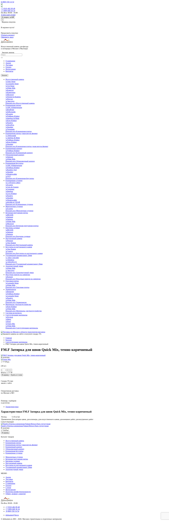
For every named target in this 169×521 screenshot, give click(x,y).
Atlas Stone (10, 82)
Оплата (8, 485)
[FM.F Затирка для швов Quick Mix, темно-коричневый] (23, 355)
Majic (8, 319)
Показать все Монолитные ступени (19, 211)
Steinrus (9, 219)
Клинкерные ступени (14, 180)
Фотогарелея (11, 490)
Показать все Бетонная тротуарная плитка (22, 226)
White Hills (10, 88)
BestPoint (10, 110)
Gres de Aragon (12, 187)
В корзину (5, 375)
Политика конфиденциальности (18, 492)
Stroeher (9, 127)
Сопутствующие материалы (16, 315)
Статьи (8, 488)
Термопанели (11, 289)
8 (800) (12, 511)
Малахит (10, 95)
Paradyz (9, 123)
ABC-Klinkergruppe (14, 107)
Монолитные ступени (14, 206)
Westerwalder (11, 174)
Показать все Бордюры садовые (18, 236)
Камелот (10, 90)
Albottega (10, 260)
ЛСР (8, 176)
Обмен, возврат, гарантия (16, 494)
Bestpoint (10, 292)
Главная (9, 338)
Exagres (9, 114)
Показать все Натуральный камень (19, 245)
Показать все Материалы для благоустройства (24, 311)
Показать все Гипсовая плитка (17, 287)
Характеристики (12, 407)
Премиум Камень (13, 97)
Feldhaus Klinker (13, 116)
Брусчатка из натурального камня (19, 247)
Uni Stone (10, 86)
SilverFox (10, 125)
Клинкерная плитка (13, 105)
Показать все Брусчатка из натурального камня (24, 253)
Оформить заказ (7, 37)
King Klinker (11, 121)
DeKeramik (11, 112)
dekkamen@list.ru (12, 515)
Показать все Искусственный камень (20, 103)
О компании (10, 483)
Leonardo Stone (12, 84)
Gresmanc (10, 189)
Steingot (9, 157)
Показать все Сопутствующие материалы (22, 328)
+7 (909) (8, 11)
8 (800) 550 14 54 (7, 2)
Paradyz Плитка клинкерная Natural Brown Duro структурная (25, 426)
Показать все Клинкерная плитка (19, 131)
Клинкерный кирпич (14, 148)
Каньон (9, 277)
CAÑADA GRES (13, 183)
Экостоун (10, 101)
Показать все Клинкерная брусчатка (20, 178)
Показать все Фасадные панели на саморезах (23, 279)
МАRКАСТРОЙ (13, 202)
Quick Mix (10, 324)
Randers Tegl (11, 170)
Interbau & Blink (12, 118)
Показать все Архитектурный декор (20, 273)
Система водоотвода (14, 313)
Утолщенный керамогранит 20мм (19, 255)
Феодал (9, 99)
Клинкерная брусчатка (14, 163)
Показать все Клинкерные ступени (19, 204)
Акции (8, 477)
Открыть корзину (8, 35)
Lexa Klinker (11, 194)
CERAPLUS (11, 262)
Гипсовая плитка (12, 281)
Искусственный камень (15, 79)
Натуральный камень (14, 238)
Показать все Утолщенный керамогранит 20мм (24, 264)
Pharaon (9, 241)
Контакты (9, 481)
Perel (8, 322)
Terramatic (10, 129)
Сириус (9, 251)
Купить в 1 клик (16, 375)
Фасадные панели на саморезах (18, 275)
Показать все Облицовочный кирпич (20, 161)
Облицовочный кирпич (15, 155)
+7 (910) (8, 9)
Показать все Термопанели (16, 302)
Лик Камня (11, 243)
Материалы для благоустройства (18, 304)
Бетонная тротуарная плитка (17, 213)
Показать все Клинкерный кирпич (19, 153)
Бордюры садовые (13, 228)
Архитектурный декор (14, 266)
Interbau (9, 191)
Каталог (4, 75)
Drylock (9, 317)
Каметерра (10, 92)
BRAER (9, 215)
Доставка (9, 479)
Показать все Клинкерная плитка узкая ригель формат (27, 146)
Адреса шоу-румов (8, 15)
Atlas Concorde (12, 258)
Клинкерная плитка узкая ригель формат (22, 133)
